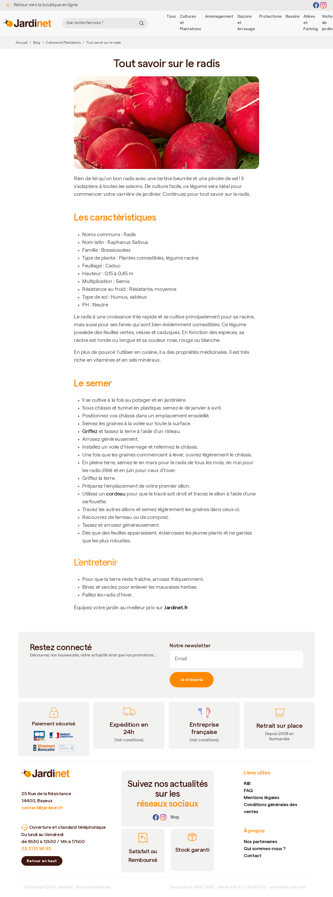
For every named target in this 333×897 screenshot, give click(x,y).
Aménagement (219, 16)
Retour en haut (42, 861)
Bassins (292, 16)
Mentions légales (261, 797)
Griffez (89, 432)
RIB (247, 783)
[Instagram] (323, 5)
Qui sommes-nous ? (265, 848)
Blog (36, 43)
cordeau (115, 494)
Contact (252, 855)
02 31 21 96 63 (36, 848)
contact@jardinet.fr (42, 807)
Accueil (21, 43)
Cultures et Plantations (63, 43)
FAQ (248, 790)
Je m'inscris (191, 680)
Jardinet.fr (176, 607)
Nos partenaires (260, 841)
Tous (171, 16)
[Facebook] (316, 5)
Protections (270, 16)
